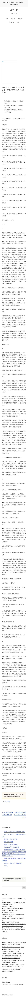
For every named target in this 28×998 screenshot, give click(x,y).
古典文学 (5, 944)
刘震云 (9, 962)
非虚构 (4, 962)
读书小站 (14, 10)
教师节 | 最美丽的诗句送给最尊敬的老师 (14, 832)
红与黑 (5, 866)
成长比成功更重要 (8, 842)
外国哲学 (13, 951)
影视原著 (11, 967)
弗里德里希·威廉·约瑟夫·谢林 (13, 955)
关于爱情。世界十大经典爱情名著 (13, 863)
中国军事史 (5, 949)
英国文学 (17, 958)
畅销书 (4, 958)
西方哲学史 (12, 969)
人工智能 (11, 947)
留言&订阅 (11, 22)
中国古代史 (11, 971)
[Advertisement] (14, 41)
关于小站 (20, 18)
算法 (4, 955)
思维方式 (17, 944)
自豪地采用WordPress (7, 994)
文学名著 (11, 944)
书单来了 (7, 801)
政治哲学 (15, 962)
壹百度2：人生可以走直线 (11, 844)
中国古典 (23, 942)
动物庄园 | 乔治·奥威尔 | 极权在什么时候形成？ (20, 815)
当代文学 (5, 960)
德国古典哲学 (6, 964)
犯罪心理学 (10, 958)
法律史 (20, 967)
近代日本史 (20, 964)
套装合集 (13, 18)
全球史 (10, 953)
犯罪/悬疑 (5, 969)
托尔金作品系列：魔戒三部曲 (11, 847)
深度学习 (21, 953)
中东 (10, 960)
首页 (7, 18)
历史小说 (17, 947)
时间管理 (18, 969)
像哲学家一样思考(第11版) (11, 839)
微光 (18, 22)
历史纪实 (21, 960)
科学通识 (15, 960)
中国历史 (5, 942)
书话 (16, 967)
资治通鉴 (17, 949)
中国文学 (5, 947)
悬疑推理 (11, 942)
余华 (18, 951)
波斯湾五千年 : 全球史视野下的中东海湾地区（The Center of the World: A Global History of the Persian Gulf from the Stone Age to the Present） (14, 926)
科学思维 (5, 971)
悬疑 (22, 947)
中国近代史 (13, 964)
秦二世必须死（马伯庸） (8, 912)
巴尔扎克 (5, 967)
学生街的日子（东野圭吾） (8, 906)
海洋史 (15, 953)
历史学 (17, 942)
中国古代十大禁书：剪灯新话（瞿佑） (11, 922)
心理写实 (5, 953)
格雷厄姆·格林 (6, 951)
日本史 (11, 949)
